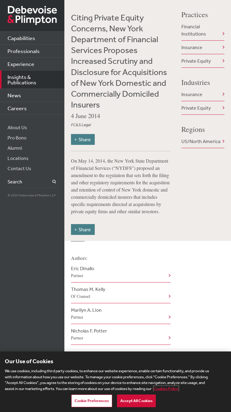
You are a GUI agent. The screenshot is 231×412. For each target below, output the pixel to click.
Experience (21, 64)
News (14, 95)
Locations (18, 158)
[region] (115, 381)
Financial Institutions (193, 30)
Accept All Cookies (136, 400)
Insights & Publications (22, 79)
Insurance (191, 47)
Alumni (15, 148)
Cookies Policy (166, 388)
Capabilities (21, 38)
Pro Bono (17, 138)
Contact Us (19, 168)
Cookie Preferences (92, 400)
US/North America (200, 141)
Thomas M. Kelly (88, 292)
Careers (17, 108)
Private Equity (196, 61)
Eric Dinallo (82, 271)
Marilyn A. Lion (86, 313)
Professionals (24, 51)
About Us (17, 127)
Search (50, 182)
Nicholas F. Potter (89, 334)
